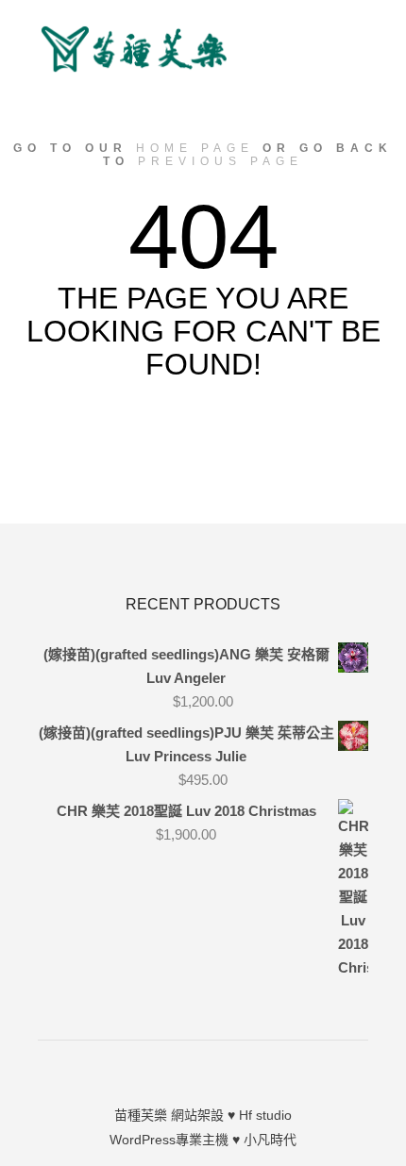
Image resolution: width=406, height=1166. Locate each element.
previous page (220, 161)
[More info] (351, 61)
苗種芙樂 (140, 1115)
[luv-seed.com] (132, 49)
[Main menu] (351, 86)
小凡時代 (270, 1139)
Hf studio (265, 1115)
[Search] (351, 37)
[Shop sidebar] (351, 12)
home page (195, 148)
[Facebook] (203, 1067)
